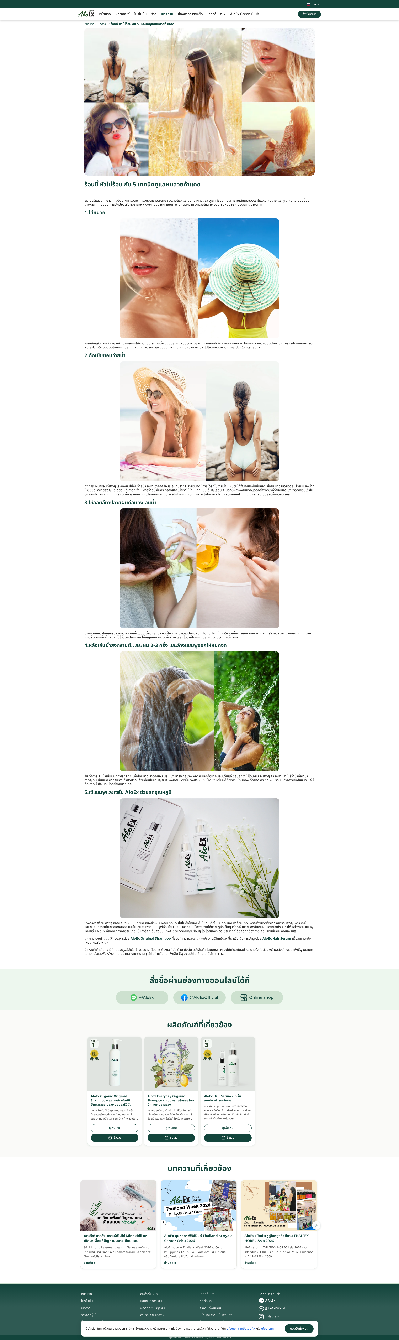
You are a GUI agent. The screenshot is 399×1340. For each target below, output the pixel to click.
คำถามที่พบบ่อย (210, 1308)
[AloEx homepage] (86, 14)
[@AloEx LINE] (261, 1300)
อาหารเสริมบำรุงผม (153, 1315)
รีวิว (153, 14)
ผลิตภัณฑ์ (122, 14)
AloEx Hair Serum (276, 938)
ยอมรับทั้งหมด (299, 1328)
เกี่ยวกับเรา (215, 14)
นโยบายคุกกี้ (268, 1328)
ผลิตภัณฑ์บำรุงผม (152, 1308)
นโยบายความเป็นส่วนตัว (216, 1315)
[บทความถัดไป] (316, 1225)
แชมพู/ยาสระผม (151, 1301)
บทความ (167, 14)
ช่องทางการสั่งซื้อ (190, 14)
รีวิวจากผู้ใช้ (88, 1315)
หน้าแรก (105, 14)
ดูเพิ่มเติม (114, 1128)
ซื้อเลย (117, 1138)
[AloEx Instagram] (261, 1316)
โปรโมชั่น (140, 14)
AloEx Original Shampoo (151, 938)
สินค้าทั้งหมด (149, 1294)
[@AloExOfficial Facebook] (261, 1308)
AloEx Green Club (244, 14)
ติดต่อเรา (206, 1301)
